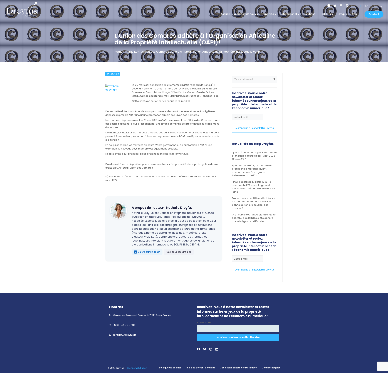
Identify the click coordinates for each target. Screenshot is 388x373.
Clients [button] (326, 14)
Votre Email (241, 117)
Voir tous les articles (178, 252)
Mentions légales (271, 367)
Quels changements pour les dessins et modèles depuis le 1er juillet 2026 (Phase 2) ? (254, 156)
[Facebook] (328, 5)
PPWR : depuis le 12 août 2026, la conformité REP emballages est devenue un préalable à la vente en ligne (253, 187)
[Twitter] (334, 5)
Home (118, 52)
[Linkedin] (347, 5)
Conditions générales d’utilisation (238, 367)
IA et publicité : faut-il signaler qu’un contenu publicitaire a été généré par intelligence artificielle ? (254, 218)
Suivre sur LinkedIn (149, 252)
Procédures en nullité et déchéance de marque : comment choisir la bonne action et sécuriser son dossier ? (253, 203)
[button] (380, 5)
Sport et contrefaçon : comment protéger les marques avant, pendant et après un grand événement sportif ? (252, 170)
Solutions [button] (309, 14)
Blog (354, 14)
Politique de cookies (170, 367)
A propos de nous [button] (245, 14)
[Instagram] (341, 5)
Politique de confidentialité (200, 367)
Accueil (225, 14)
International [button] (289, 14)
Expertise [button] (268, 14)
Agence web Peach (137, 368)
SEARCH (273, 79)
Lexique (342, 14)
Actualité (131, 52)
